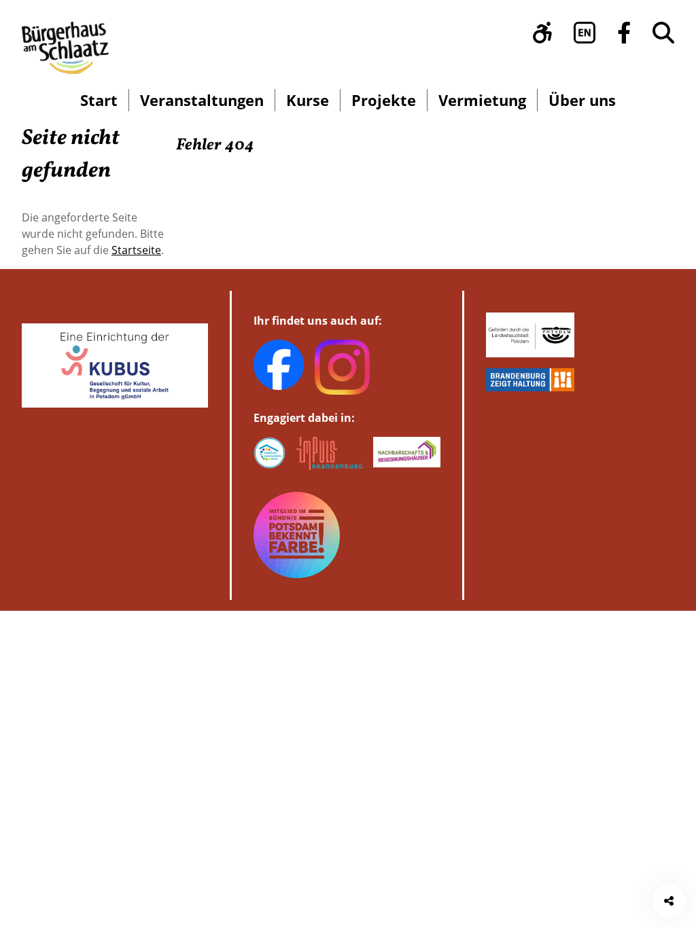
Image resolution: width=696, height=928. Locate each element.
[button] (542, 32)
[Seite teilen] (668, 901)
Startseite (136, 250)
